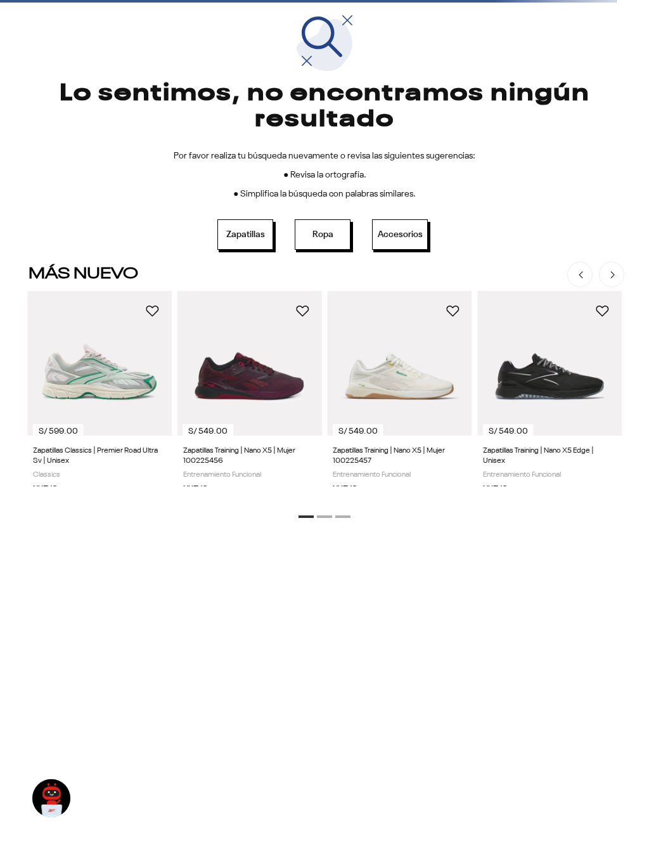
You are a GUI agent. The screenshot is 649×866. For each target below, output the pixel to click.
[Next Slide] (611, 274)
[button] (306, 516)
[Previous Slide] (580, 274)
